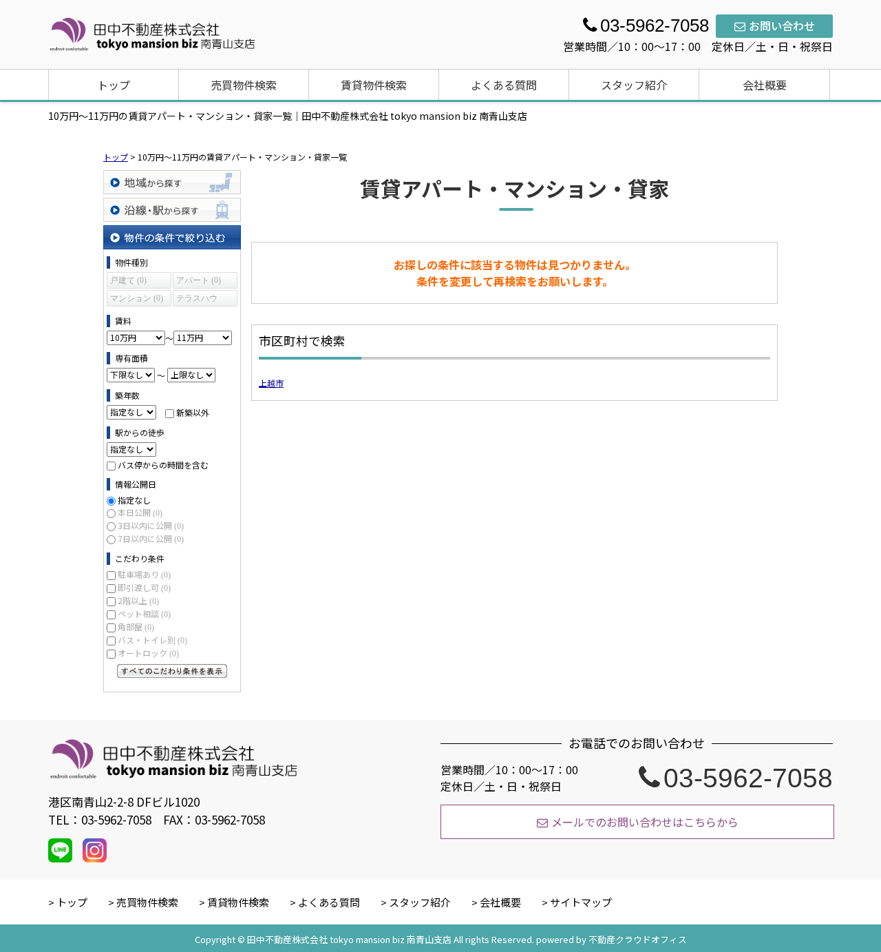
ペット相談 (144, 613)
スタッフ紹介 (634, 84)
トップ (113, 84)
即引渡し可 (144, 587)
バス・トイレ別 (152, 639)
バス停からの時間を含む (163, 464)
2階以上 (138, 600)
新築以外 (192, 411)
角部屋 (136, 626)
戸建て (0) (128, 280)
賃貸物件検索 (374, 84)
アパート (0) (198, 280)
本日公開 (140, 512)
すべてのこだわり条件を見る (172, 671)
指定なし (134, 500)
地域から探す (172, 182)
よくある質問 (504, 84)
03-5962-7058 (748, 778)
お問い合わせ (782, 25)
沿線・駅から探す (172, 210)
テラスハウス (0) (196, 300)
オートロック (148, 653)
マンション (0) (136, 298)
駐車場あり (144, 574)
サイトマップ (581, 902)
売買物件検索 (244, 84)
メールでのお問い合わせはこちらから (645, 822)
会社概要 (765, 84)
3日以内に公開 (151, 525)
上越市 (271, 383)
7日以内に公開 (151, 538)
